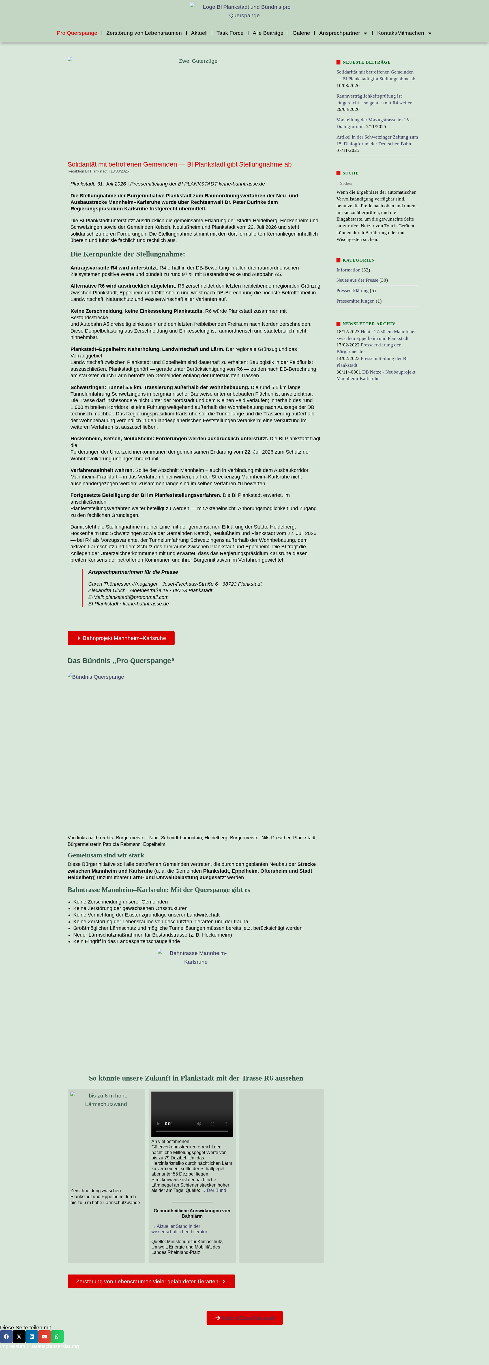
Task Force (230, 33)
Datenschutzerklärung (54, 1346)
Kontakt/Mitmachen (400, 33)
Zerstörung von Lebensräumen (144, 33)
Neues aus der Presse (357, 280)
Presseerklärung (352, 290)
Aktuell (199, 33)
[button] (6, 1336)
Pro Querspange (77, 33)
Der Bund (216, 1190)
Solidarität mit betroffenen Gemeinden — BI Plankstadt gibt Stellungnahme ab (180, 164)
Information (348, 270)
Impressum (12, 1346)
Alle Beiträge (268, 33)
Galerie (301, 33)
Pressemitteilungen (355, 301)
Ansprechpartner (339, 33)
